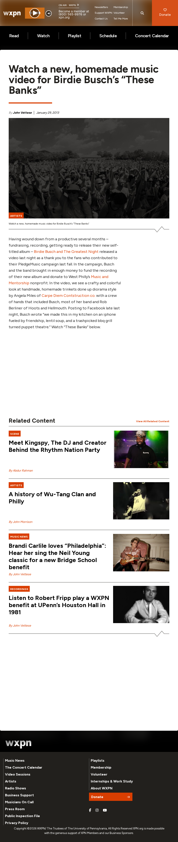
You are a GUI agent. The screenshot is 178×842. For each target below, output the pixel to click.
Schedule (108, 35)
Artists (10, 781)
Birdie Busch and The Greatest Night (66, 251)
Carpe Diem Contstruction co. (68, 295)
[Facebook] (90, 810)
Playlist (74, 35)
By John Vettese (20, 574)
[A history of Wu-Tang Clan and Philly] (141, 501)
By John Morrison (20, 522)
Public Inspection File (22, 816)
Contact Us (101, 18)
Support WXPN (103, 12)
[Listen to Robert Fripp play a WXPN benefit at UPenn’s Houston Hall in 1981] (141, 604)
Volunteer (119, 12)
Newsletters (101, 7)
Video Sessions (17, 774)
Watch (43, 35)
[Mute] (49, 13)
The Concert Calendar (23, 767)
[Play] (35, 13)
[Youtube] (105, 810)
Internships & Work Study (112, 781)
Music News (15, 760)
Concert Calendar (152, 35)
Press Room (15, 809)
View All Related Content (152, 421)
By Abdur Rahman (21, 470)
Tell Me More (121, 18)
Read (14, 35)
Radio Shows (15, 788)
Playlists (97, 760)
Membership (121, 7)
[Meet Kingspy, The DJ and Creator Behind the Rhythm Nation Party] (141, 449)
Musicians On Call (19, 802)
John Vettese (22, 113)
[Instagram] (97, 810)
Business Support (19, 795)
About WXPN (101, 788)
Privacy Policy (16, 823)
